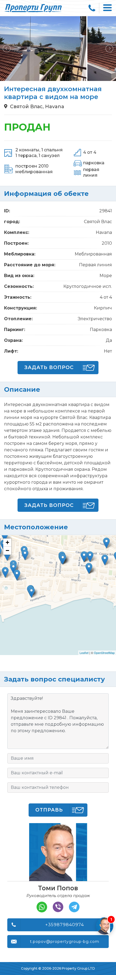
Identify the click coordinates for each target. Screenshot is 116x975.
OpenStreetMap (104, 652)
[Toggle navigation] (107, 8)
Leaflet (84, 652)
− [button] (7, 550)
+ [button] (7, 542)
